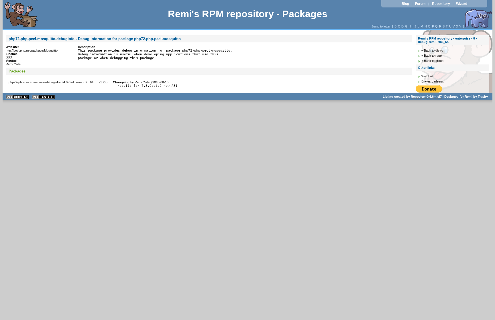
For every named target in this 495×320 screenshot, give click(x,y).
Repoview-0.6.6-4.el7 (426, 96)
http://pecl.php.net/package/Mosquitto (32, 50)
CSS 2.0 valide (43, 97)
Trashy (483, 96)
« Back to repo (431, 55)
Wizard (461, 4)
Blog (405, 4)
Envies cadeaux (432, 81)
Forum (420, 4)
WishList (427, 76)
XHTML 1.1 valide (17, 97)
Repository (441, 4)
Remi (468, 96)
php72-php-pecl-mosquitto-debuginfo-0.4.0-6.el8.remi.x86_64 (51, 82)
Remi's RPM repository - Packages (247, 14)
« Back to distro (432, 50)
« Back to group (432, 60)
